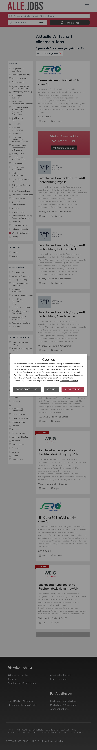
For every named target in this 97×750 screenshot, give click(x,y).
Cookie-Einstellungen (27, 389)
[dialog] (48, 375)
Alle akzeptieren (72, 389)
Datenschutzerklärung (69, 381)
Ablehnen (51, 389)
